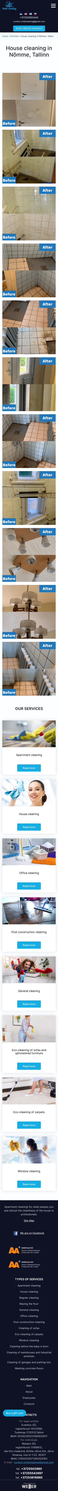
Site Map (29, 1220)
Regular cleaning (29, 1297)
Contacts (29, 1403)
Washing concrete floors (29, 1368)
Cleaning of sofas (29, 1328)
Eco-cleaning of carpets (29, 1334)
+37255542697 (31, 1473)
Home (5, 36)
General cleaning (29, 1309)
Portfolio (14, 36)
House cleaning (29, 1291)
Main (29, 1385)
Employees (29, 1397)
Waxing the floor (29, 1303)
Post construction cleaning (29, 1322)
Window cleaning (29, 1340)
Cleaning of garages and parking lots (29, 1362)
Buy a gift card (14, 1413)
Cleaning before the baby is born (29, 1346)
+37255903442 (29, 17)
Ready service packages (29, 28)
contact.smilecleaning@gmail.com (29, 21)
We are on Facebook (32, 1233)
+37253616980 (32, 1477)
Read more (29, 768)
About (29, 1391)
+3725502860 (31, 1469)
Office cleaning (29, 1315)
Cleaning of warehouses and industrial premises (29, 1354)
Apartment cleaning (29, 1285)
